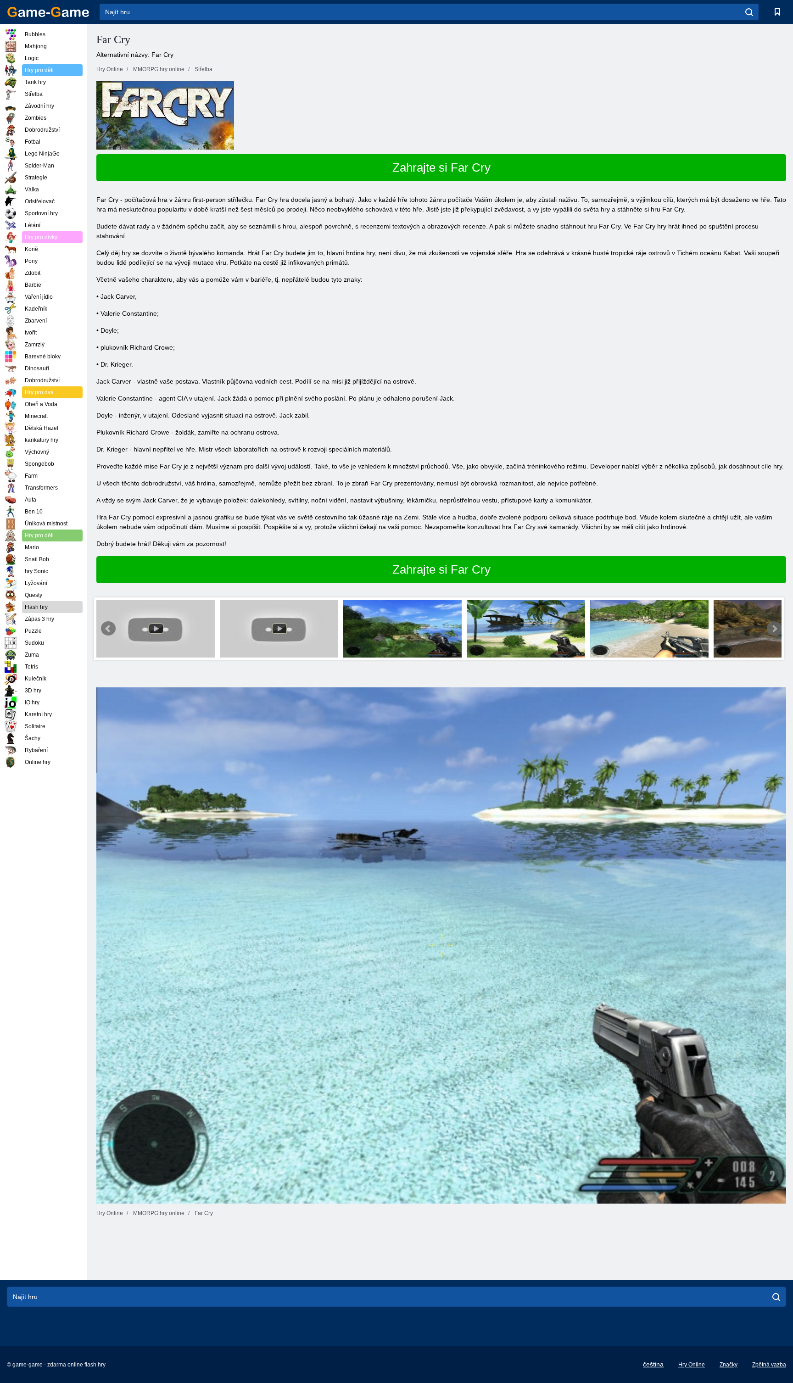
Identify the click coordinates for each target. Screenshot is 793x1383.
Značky (728, 1364)
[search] (749, 12)
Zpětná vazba (769, 1364)
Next (774, 628)
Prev (108, 628)
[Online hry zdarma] (48, 12)
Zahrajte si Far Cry (441, 167)
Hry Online (691, 1364)
